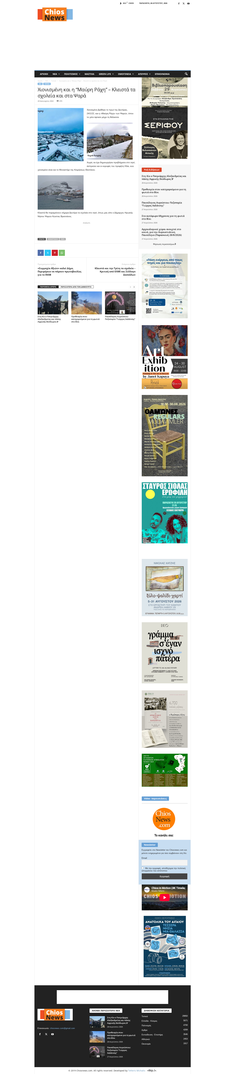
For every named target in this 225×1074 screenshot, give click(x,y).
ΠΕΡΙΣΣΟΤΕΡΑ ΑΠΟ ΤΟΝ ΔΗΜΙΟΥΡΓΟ (76, 287)
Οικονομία (146, 1044)
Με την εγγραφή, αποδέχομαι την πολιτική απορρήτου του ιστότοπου (164, 869)
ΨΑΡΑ (63, 239)
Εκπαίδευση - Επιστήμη (152, 1035)
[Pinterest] (55, 253)
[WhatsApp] (62, 253)
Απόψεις (143, 74)
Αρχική (44, 74)
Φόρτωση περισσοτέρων (164, 244)
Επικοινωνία (162, 74)
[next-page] (134, 287)
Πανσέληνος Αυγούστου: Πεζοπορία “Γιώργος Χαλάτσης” (120, 317)
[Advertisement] (135, 14)
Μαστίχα (89, 74)
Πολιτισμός (71, 74)
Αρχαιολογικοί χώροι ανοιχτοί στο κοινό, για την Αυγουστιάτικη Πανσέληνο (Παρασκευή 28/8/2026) (162, 232)
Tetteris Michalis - (137, 1070)
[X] (184, 4)
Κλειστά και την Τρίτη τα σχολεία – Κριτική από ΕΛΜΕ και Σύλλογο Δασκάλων (115, 271)
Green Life (105, 74)
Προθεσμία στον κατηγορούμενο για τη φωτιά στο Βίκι (85, 319)
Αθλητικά (146, 1039)
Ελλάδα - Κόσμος (149, 1021)
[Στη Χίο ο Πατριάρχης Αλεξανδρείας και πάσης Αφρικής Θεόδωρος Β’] (53, 302)
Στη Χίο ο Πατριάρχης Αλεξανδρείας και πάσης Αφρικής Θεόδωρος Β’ (49, 319)
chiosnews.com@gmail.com (62, 1028)
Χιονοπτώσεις (53, 239)
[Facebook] (179, 4)
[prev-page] (130, 287)
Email (144, 858)
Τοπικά (53, 81)
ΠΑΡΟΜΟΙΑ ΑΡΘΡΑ (48, 287)
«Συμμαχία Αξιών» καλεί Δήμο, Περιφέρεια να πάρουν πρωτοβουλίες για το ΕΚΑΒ (59, 271)
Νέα (55, 74)
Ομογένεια (124, 74)
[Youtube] (188, 4)
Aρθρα (144, 1030)
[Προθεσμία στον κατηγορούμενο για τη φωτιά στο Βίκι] (86, 302)
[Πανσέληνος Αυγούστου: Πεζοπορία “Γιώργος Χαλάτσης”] (120, 302)
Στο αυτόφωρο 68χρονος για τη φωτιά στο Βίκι (163, 217)
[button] (186, 74)
